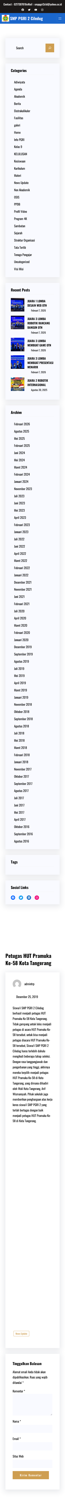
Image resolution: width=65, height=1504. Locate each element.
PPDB (17, 204)
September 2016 (23, 834)
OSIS (16, 197)
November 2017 (23, 769)
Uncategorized (22, 261)
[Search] (50, 48)
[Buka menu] (60, 18)
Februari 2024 (22, 474)
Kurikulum (19, 168)
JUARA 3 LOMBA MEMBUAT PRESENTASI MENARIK (40, 362)
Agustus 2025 (21, 431)
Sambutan (19, 226)
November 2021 (23, 589)
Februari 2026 (22, 424)
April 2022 (20, 553)
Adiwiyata (19, 82)
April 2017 (20, 819)
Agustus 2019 (21, 661)
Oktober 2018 (21, 711)
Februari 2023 (22, 524)
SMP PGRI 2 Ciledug (26, 18)
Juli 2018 (19, 733)
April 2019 (20, 683)
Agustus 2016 (21, 841)
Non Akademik (22, 190)
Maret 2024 (20, 467)
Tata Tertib (20, 247)
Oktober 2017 (21, 776)
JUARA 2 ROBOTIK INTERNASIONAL (37, 382)
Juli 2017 (19, 798)
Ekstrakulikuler (22, 111)
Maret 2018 (20, 747)
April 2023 (20, 517)
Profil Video (20, 211)
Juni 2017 (19, 805)
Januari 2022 (21, 575)
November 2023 (23, 488)
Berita (17, 103)
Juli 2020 (19, 611)
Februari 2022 (22, 567)
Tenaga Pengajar (23, 254)
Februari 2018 (22, 755)
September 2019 (23, 654)
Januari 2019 (21, 697)
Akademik (19, 96)
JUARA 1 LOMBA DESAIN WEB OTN (37, 303)
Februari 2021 (22, 603)
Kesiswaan (19, 161)
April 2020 (20, 618)
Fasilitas (18, 118)
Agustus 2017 (21, 790)
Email (17, 1438)
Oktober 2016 (21, 826)
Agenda (18, 89)
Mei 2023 (19, 510)
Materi (17, 175)
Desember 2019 (23, 647)
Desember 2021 (23, 582)
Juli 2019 (19, 668)
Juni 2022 (19, 546)
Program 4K (20, 218)
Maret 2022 (20, 560)
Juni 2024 (19, 452)
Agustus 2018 (21, 726)
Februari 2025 (22, 445)
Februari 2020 (22, 632)
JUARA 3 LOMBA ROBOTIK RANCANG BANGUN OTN (38, 323)
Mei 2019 (19, 675)
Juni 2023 (19, 503)
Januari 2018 (21, 762)
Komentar (19, 1391)
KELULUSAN (20, 154)
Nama (17, 1421)
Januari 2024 (21, 481)
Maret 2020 (20, 625)
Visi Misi (18, 269)
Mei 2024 (19, 460)
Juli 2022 (19, 539)
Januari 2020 (21, 639)
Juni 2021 (19, 596)
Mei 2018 (19, 740)
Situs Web (18, 1456)
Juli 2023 (19, 496)
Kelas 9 (18, 146)
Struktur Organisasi (24, 240)
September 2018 (23, 719)
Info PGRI (19, 139)
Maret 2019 (20, 690)
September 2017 (23, 783)
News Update (21, 182)
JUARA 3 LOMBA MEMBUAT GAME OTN (39, 343)
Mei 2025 (19, 438)
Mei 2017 (19, 812)
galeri (17, 125)
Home (17, 132)
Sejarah (18, 233)
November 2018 (23, 704)
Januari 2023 (21, 531)
